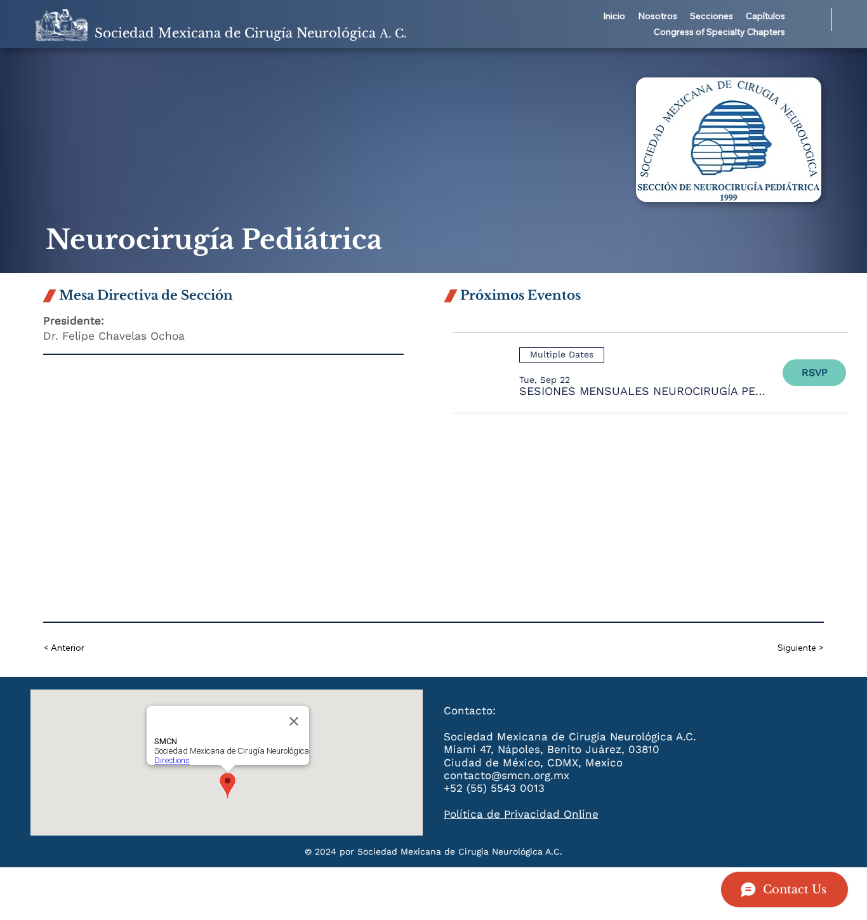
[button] (657, 16)
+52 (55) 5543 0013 (494, 788)
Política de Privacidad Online (521, 814)
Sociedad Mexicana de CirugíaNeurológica (251, 33)
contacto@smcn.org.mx (506, 775)
